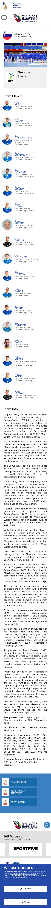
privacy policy (29, 873)
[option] (25, 849)
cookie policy (21, 877)
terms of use (16, 873)
